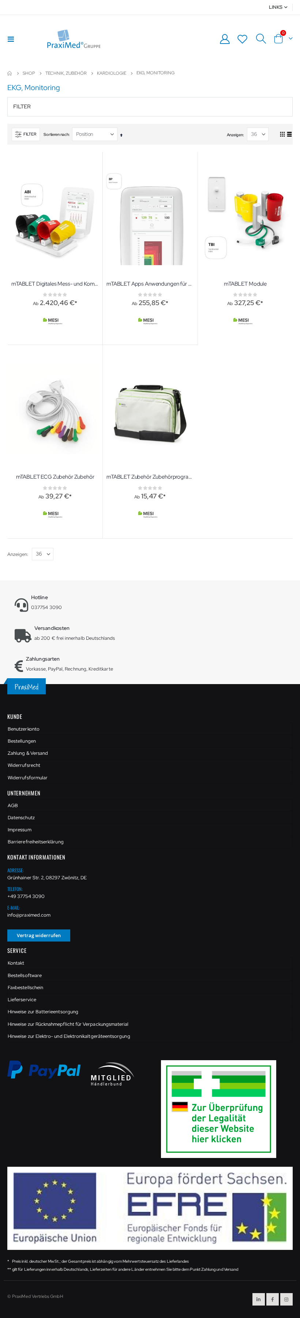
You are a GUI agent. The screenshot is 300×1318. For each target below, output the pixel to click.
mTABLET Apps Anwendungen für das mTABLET (150, 283)
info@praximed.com (28, 915)
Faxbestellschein (25, 987)
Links (275, 7)
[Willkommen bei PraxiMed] (74, 39)
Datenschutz (21, 817)
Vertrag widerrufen (39, 935)
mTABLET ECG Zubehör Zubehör (55, 476)
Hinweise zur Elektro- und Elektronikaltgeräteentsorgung (69, 1036)
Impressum (19, 830)
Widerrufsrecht (24, 765)
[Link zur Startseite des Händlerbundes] (113, 1073)
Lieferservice (22, 999)
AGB (13, 805)
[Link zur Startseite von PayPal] (49, 1073)
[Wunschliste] (242, 39)
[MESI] (54, 322)
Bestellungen (22, 741)
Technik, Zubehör (66, 73)
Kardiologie (111, 73)
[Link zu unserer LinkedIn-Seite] (258, 1299)
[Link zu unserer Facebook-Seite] (272, 1299)
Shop (29, 73)
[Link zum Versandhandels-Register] (221, 1109)
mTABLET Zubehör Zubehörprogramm (150, 476)
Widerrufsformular (28, 778)
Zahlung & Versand (28, 753)
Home (9, 73)
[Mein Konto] (224, 39)
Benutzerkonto (24, 729)
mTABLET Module (245, 283)
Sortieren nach (56, 134)
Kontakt (16, 963)
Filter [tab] (22, 106)
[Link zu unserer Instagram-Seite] (286, 1299)
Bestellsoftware (25, 975)
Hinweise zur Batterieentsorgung (43, 1012)
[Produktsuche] (261, 38)
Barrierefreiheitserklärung (36, 842)
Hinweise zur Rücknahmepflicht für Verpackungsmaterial (68, 1024)
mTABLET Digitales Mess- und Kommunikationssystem (55, 283)
